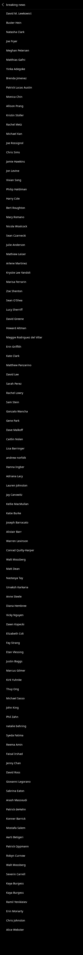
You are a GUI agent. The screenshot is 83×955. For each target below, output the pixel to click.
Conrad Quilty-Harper (20, 550)
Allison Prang (14, 106)
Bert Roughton (15, 208)
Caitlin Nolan (14, 439)
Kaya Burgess (15, 883)
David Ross (13, 772)
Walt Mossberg (16, 559)
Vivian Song (13, 180)
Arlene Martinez (16, 263)
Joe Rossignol (14, 143)
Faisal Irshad (14, 754)
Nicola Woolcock (16, 226)
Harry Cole (13, 198)
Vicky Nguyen (15, 615)
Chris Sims (13, 152)
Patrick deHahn (16, 809)
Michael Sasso (15, 698)
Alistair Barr (14, 532)
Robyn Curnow (15, 855)
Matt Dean (13, 569)
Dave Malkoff (14, 430)
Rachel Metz (14, 124)
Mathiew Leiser (16, 254)
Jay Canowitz (14, 494)
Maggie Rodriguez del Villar (24, 337)
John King (12, 707)
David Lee (12, 374)
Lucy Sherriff (14, 309)
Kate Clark (12, 356)
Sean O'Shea (14, 300)
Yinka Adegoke (15, 69)
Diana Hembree (16, 606)
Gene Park (12, 420)
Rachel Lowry (14, 393)
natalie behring (16, 726)
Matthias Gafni (15, 60)
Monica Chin (14, 97)
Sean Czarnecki (16, 235)
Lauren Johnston (16, 485)
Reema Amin (14, 744)
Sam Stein (12, 402)
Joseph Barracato (17, 522)
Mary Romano (15, 217)
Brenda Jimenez (16, 78)
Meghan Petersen (17, 50)
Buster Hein (13, 22)
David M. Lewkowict (18, 13)
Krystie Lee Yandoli (18, 272)
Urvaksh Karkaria (17, 587)
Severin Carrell (15, 874)
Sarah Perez (14, 383)
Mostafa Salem (15, 828)
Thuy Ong (12, 689)
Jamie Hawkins (15, 161)
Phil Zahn (12, 717)
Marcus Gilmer (15, 670)
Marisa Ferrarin (16, 282)
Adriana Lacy (14, 476)
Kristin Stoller (15, 115)
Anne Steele (14, 596)
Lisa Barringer (15, 448)
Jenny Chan (13, 763)
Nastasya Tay (14, 578)
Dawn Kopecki (15, 624)
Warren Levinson (17, 541)
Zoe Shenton (14, 291)
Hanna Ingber (15, 467)
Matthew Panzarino (18, 365)
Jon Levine (12, 171)
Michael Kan (14, 134)
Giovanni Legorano (18, 781)
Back (3, 4)
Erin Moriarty (14, 911)
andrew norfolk (16, 457)
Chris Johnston (15, 920)
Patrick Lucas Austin (19, 87)
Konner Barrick (15, 818)
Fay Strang (13, 643)
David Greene (15, 319)
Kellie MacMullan (17, 504)
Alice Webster (15, 929)
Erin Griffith (13, 346)
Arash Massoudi (16, 800)
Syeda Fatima (14, 735)
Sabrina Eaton (15, 791)
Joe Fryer (11, 41)
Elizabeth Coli (15, 633)
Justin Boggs (14, 661)
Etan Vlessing (15, 652)
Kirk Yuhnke (14, 680)
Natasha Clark (15, 32)
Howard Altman (16, 328)
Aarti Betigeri (14, 837)
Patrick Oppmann (17, 846)
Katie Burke (13, 513)
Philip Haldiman (16, 189)
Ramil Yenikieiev (16, 902)
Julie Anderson (15, 245)
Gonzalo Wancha (17, 411)
